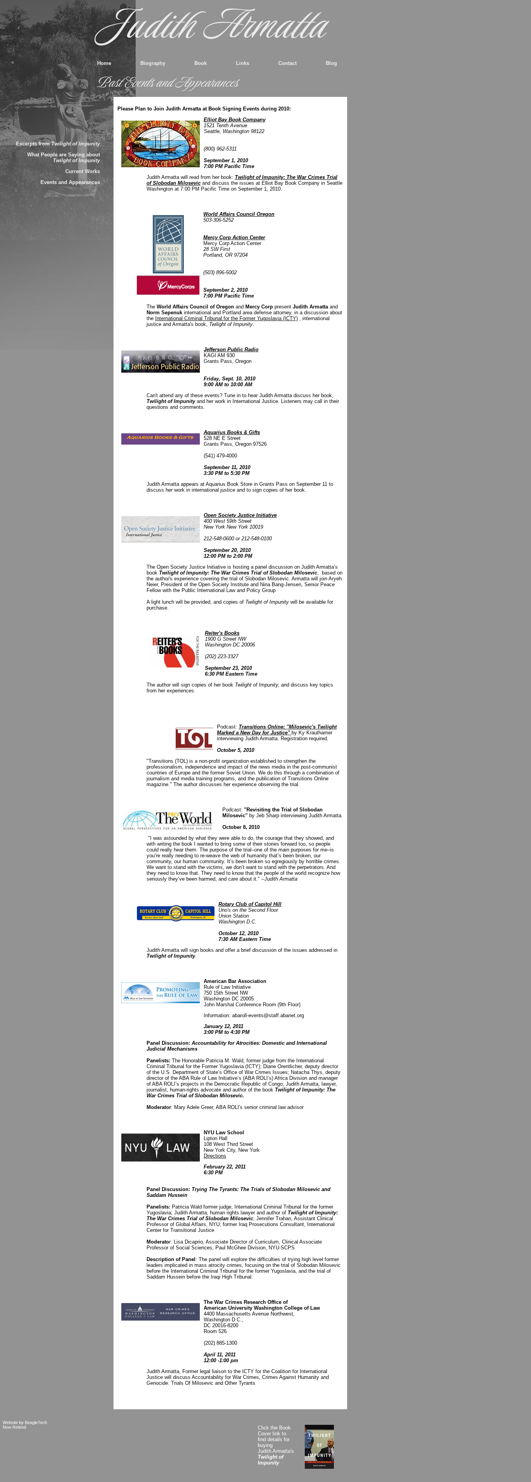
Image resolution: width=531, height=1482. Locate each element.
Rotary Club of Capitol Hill (249, 904)
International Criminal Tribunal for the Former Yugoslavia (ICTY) (226, 318)
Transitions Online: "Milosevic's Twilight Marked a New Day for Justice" (277, 730)
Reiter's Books (222, 633)
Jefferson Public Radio (231, 349)
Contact (287, 63)
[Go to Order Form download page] (324, 1447)
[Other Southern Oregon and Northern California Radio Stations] (160, 361)
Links (242, 63)
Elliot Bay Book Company (235, 120)
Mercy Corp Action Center (234, 237)
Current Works (82, 171)
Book (200, 63)
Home (104, 63)
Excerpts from (58, 144)
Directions (215, 1156)
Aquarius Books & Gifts (232, 432)
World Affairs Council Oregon (238, 214)
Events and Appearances (70, 182)
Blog (331, 63)
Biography (152, 63)
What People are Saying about (63, 157)
